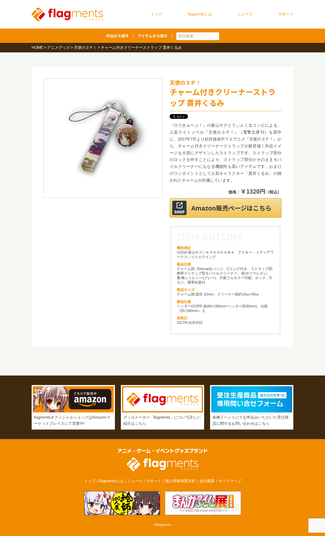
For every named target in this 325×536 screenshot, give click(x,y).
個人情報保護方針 (180, 481)
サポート (285, 14)
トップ (156, 14)
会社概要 (207, 481)
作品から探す (117, 36)
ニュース (244, 14)
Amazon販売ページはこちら (231, 207)
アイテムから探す (153, 36)
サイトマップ (229, 481)
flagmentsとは (200, 14)
